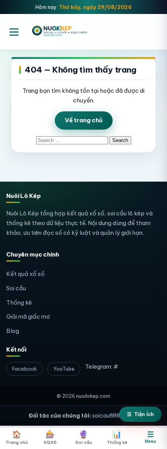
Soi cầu (16, 288)
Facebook (24, 369)
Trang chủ (16, 437)
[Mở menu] (14, 32)
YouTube (64, 369)
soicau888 (106, 415)
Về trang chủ (84, 120)
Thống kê (19, 302)
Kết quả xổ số (25, 273)
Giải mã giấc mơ (28, 316)
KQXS (50, 437)
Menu (150, 437)
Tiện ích (140, 414)
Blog (12, 331)
